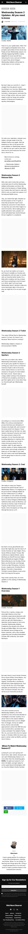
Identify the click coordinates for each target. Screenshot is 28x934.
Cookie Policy (17, 917)
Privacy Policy (9, 917)
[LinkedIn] (17, 909)
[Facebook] (11, 909)
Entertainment (5, 8)
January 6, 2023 (9, 168)
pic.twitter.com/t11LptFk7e (12, 161)
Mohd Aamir (14, 853)
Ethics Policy (18, 915)
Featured (12, 8)
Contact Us (18, 913)
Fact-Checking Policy (8, 919)
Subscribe (13, 890)
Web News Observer (14, 2)
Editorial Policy (9, 915)
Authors (12, 913)
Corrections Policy (20, 919)
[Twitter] (14, 909)
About (6, 913)
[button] (2, 2)
